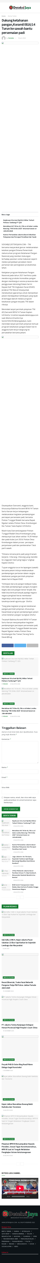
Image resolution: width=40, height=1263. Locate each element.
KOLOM (29, 1234)
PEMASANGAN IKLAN (27, 1239)
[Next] (22, 897)
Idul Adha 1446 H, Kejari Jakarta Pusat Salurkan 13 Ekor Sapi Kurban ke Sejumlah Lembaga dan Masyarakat (19, 942)
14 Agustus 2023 (8, 1110)
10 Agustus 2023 (8, 1155)
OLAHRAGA (26, 1236)
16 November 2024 (8, 1031)
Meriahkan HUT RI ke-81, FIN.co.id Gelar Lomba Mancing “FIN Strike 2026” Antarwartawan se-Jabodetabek (20, 228)
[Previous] (18, 897)
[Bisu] (31, 1196)
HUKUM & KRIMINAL (18, 1234)
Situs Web (5, 787)
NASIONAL (17, 1236)
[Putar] (4, 1196)
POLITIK (27, 1241)
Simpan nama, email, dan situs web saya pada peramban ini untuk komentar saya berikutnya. (20, 800)
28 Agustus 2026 (18, 866)
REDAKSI (11, 1244)
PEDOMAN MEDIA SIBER (10, 1239)
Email (5, 777)
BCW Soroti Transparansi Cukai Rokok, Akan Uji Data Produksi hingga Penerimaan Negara (25, 887)
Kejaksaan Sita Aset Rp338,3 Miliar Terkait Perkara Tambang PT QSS (24, 822)
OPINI (35, 1236)
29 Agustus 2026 (15, 684)
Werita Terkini (12, 16)
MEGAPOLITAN (6, 1236)
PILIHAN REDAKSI (17, 1241)
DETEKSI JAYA (26, 1231)
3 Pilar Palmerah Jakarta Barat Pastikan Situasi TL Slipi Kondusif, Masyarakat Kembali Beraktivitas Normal (24, 874)
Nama (5, 767)
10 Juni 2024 (22, 38)
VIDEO (16, 1246)
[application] (20, 1188)
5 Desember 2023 (8, 1070)
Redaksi (11, 38)
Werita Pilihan (9, 935)
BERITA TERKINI (6, 1231)
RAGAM (4, 1244)
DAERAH (16, 1231)
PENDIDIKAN (5, 1241)
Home (4, 16)
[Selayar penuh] (35, 1196)
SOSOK (32, 1244)
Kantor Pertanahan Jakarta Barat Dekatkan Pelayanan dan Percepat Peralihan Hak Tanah (24, 847)
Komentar (6, 739)
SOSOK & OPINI (6, 1246)
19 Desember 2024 (8, 991)
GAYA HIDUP (5, 1234)
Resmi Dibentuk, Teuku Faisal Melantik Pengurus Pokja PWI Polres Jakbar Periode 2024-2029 (19, 985)
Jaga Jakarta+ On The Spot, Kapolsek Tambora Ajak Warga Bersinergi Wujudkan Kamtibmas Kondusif (23, 860)
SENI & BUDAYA (22, 1244)
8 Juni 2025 (6, 948)
